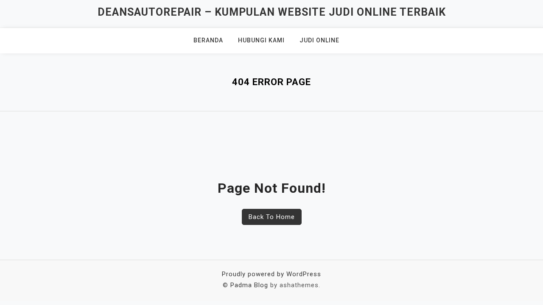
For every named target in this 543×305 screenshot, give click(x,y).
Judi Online (319, 40)
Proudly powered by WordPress (271, 274)
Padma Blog (249, 285)
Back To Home (272, 217)
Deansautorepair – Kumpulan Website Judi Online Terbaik (272, 12)
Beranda (208, 40)
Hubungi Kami (261, 40)
